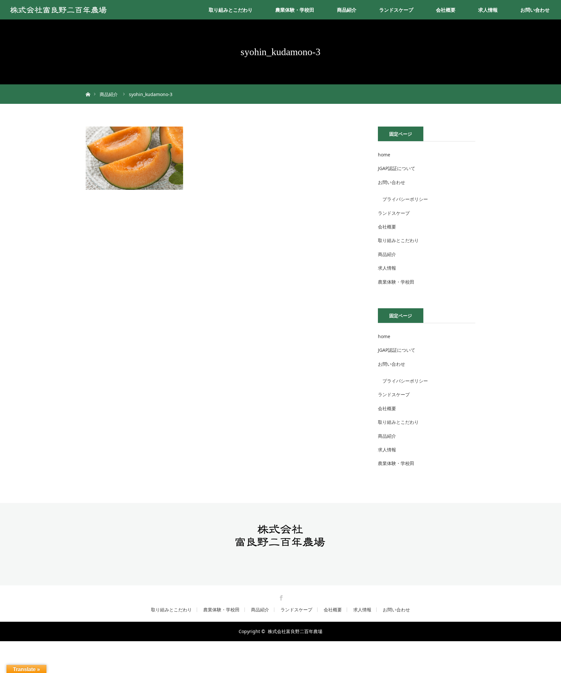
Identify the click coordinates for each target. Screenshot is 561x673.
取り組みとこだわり (231, 9)
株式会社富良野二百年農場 (295, 631)
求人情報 (488, 9)
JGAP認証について (396, 168)
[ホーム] (88, 86)
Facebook (280, 597)
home (384, 155)
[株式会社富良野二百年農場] (280, 544)
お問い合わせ (535, 9)
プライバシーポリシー (405, 199)
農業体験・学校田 (294, 9)
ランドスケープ (396, 9)
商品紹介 (346, 9)
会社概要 (445, 9)
